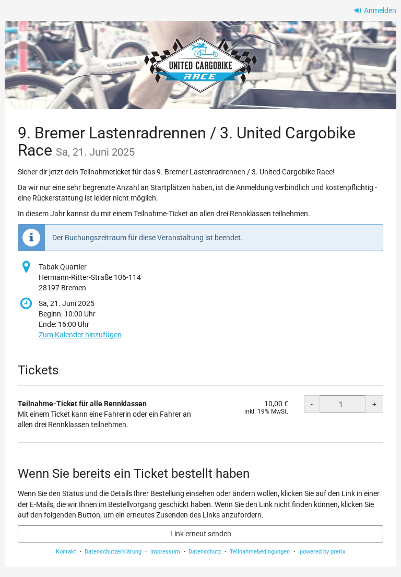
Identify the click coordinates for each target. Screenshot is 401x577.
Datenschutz (204, 551)
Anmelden (379, 10)
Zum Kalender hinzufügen (80, 335)
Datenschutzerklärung (113, 551)
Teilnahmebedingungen (260, 551)
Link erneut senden (200, 533)
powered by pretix (322, 551)
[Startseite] (200, 65)
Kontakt (66, 551)
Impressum (165, 551)
